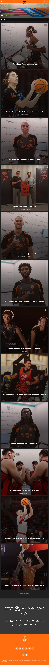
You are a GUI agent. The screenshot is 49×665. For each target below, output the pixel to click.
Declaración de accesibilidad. (35, 660)
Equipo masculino (22, 209)
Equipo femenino (22, 114)
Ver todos (24, 630)
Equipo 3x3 (22, 398)
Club (22, 67)
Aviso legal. (14, 660)
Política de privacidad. (19, 660)
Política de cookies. (26, 660)
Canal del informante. (43, 660)
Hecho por (4, 661)
